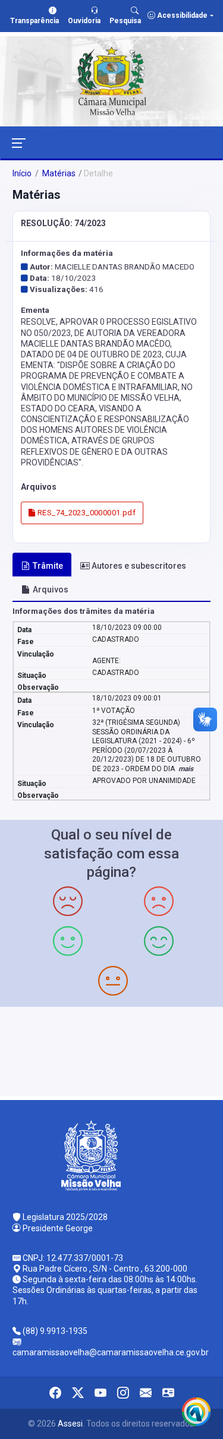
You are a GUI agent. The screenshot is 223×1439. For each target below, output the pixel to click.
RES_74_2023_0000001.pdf (86, 512)
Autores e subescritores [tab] (139, 565)
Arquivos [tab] (50, 589)
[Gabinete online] (168, 1393)
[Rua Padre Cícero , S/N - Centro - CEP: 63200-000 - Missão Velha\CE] (111, 1050)
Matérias (58, 173)
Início (22, 173)
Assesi (70, 1423)
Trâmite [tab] (48, 565)
